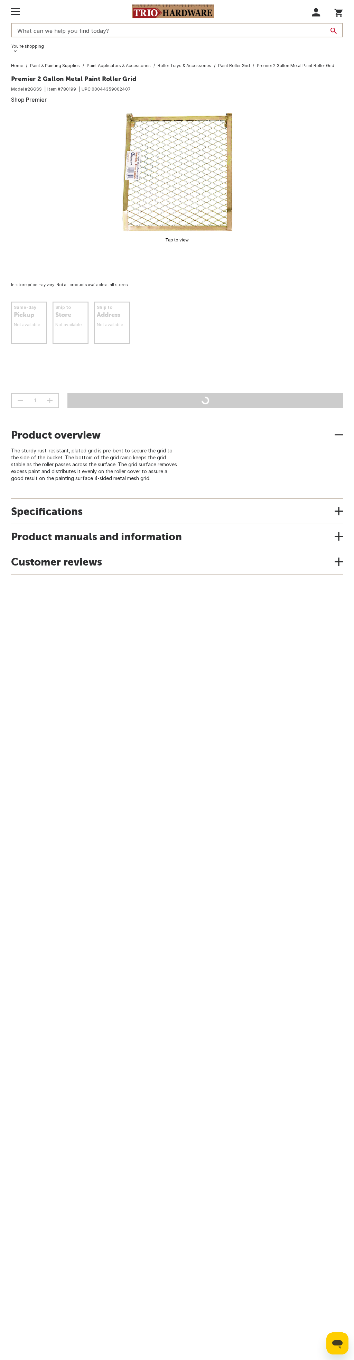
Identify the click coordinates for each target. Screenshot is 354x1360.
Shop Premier (29, 99)
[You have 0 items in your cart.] (338, 11)
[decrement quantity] (20, 400)
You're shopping (27, 46)
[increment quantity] (50, 400)
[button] (316, 12)
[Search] (333, 31)
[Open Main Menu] (15, 11)
